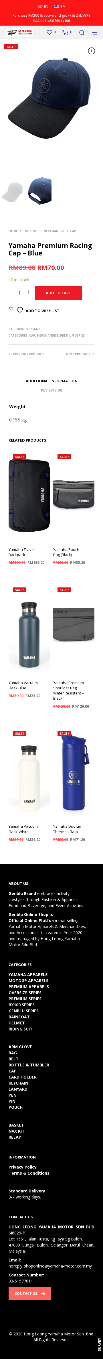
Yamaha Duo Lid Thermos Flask (67, 829)
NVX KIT (17, 1131)
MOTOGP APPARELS (28, 980)
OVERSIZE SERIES (25, 992)
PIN (12, 1101)
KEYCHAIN (18, 1083)
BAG (13, 1052)
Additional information (52, 380)
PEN (13, 1095)
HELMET (17, 1023)
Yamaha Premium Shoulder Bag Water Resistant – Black (68, 690)
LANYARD (18, 1089)
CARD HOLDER (23, 1077)
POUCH (16, 1107)
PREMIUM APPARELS (29, 986)
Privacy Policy (23, 1167)
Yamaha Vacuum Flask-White (23, 829)
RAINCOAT (19, 1017)
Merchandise (54, 231)
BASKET (16, 1125)
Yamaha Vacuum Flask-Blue (23, 685)
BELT (14, 1059)
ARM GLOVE (20, 1046)
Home (13, 231)
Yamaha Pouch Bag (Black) (66, 552)
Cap (73, 231)
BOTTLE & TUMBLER (29, 1065)
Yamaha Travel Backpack (22, 552)
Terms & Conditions (29, 1173)
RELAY (15, 1137)
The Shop (30, 231)
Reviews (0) (51, 390)
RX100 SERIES (22, 1004)
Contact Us (26, 1293)
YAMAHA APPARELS (28, 974)
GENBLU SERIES (24, 1010)
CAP (13, 1071)
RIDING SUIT (21, 1029)
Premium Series (72, 335)
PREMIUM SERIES (25, 998)
